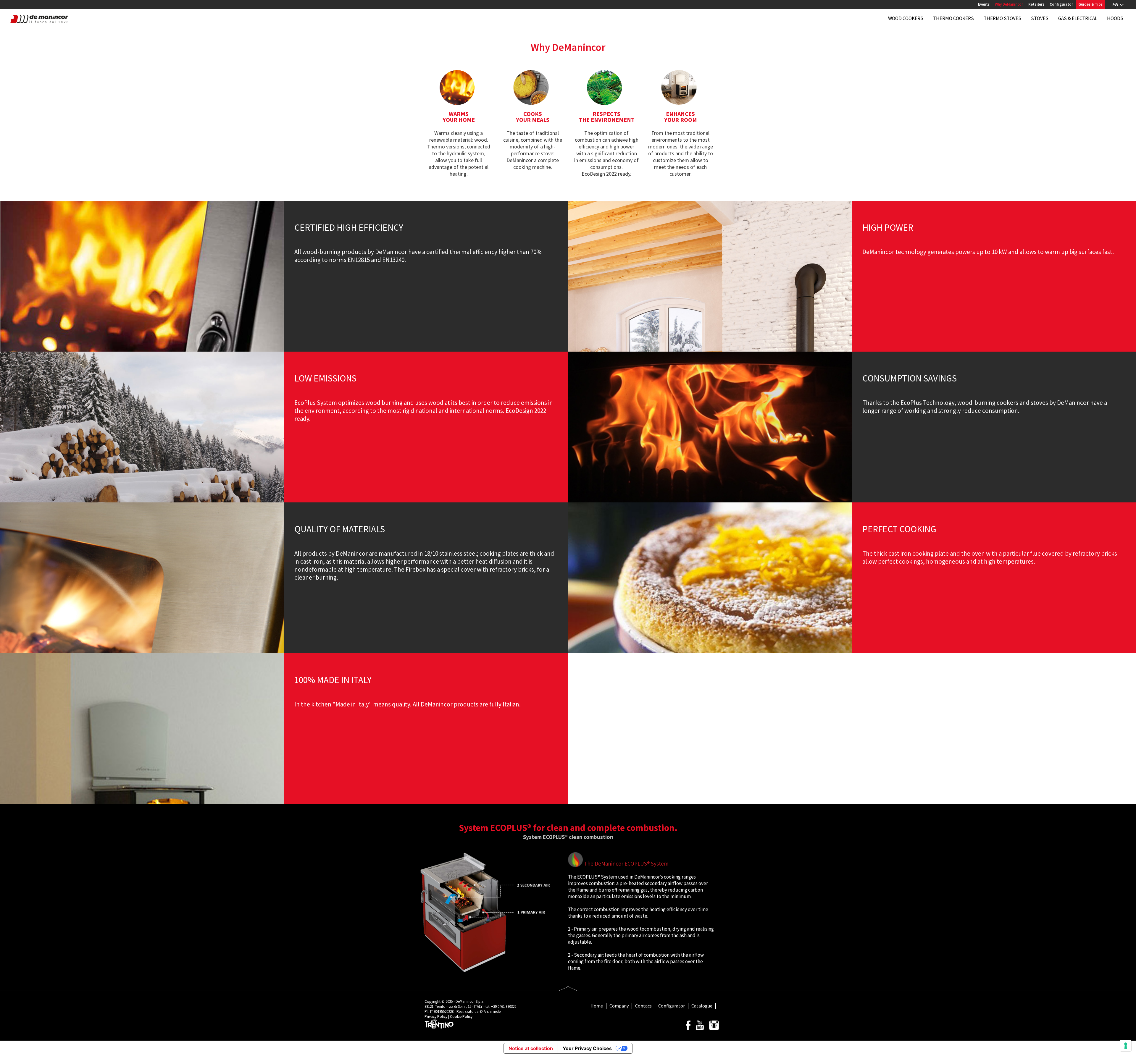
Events (984, 4)
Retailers (1036, 4)
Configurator (1061, 4)
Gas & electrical (1077, 18)
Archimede (492, 1011)
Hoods (1115, 18)
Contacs (643, 1006)
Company (619, 1006)
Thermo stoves (1002, 18)
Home (596, 1006)
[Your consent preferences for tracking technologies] (1125, 1045)
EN (1115, 4)
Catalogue (701, 1006)
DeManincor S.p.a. (470, 1001)
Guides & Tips (1090, 4)
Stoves (1039, 18)
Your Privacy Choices (587, 1048)
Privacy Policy (436, 1016)
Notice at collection (531, 1048)
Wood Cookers (905, 18)
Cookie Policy (461, 1016)
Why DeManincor (1009, 4)
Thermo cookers (953, 18)
